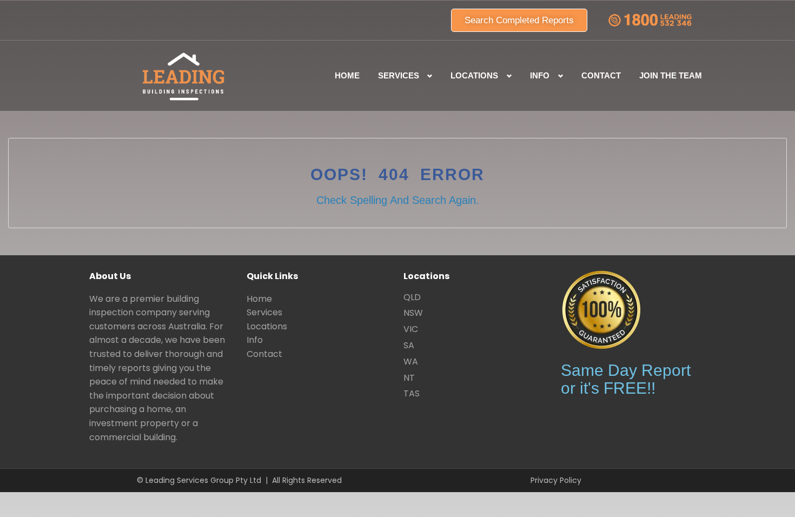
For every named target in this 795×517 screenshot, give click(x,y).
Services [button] (398, 75)
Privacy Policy (556, 480)
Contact (601, 75)
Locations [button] (474, 75)
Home (347, 75)
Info (255, 340)
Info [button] (539, 75)
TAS (411, 393)
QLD (412, 297)
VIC (410, 329)
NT (409, 378)
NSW (413, 313)
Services (264, 312)
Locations (267, 326)
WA (410, 361)
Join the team (670, 75)
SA (408, 345)
